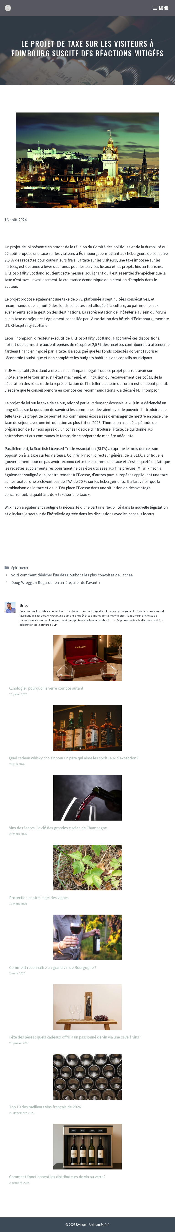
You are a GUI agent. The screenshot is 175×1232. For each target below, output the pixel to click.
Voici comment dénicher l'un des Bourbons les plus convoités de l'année (72, 575)
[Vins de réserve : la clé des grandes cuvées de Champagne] (87, 817)
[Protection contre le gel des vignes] (87, 886)
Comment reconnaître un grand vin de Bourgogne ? (52, 967)
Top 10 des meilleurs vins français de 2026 (45, 1106)
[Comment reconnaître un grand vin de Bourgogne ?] (87, 956)
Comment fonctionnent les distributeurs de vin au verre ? (57, 1176)
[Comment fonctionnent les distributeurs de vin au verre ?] (87, 1166)
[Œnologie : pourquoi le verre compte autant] (87, 677)
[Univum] (8, 8)
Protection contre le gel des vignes (39, 897)
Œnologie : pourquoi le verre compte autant (46, 688)
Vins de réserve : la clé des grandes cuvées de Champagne (58, 827)
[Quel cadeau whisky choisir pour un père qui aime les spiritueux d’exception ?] (87, 747)
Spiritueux (19, 567)
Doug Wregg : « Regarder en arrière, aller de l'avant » (55, 582)
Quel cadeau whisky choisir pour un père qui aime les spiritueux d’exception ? (73, 758)
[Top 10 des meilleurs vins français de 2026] (87, 1096)
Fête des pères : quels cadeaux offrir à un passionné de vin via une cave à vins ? (75, 1037)
